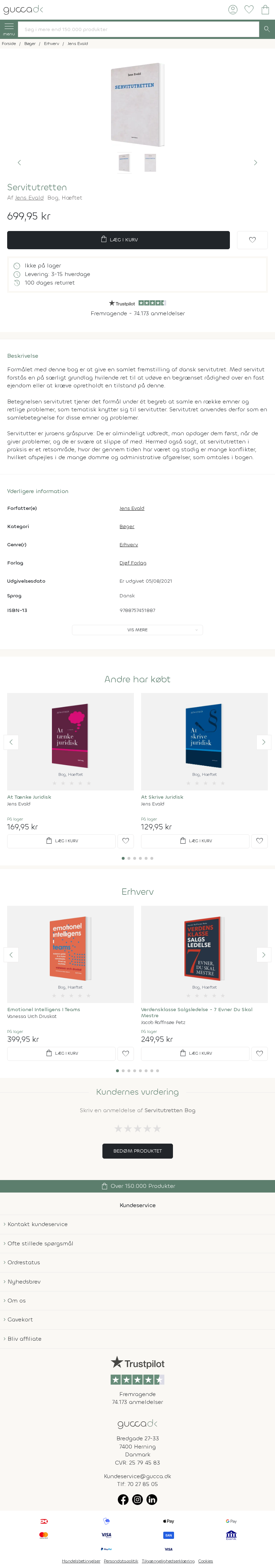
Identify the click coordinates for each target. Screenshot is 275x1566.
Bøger (127, 526)
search (267, 29)
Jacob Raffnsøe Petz (163, 1022)
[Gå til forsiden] (137, 1423)
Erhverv (129, 544)
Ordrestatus (24, 1262)
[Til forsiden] (23, 9)
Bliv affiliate (25, 1338)
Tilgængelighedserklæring (168, 1561)
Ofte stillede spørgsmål (40, 1243)
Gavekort (20, 1319)
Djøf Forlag (133, 562)
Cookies (205, 1561)
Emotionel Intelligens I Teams (43, 1010)
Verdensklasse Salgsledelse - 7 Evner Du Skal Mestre (196, 1013)
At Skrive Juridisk (162, 797)
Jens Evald (29, 197)
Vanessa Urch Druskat (32, 1016)
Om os (17, 1300)
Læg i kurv (119, 239)
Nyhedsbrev (24, 1281)
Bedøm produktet (138, 1151)
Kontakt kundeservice (38, 1224)
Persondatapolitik (121, 1561)
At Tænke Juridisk (29, 797)
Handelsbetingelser (81, 1561)
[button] (19, 163)
